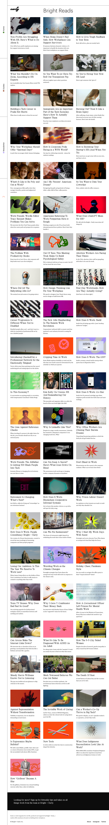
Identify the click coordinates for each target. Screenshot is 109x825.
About (89, 821)
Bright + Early (50, 816)
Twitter (103, 821)
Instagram (96, 821)
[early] (14, 2)
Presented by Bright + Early (3, 196)
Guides (4, 87)
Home (4, 28)
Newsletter (4, 146)
